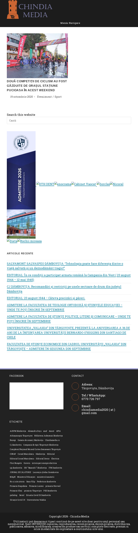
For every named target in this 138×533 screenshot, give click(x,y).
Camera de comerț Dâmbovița (30, 440)
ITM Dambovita (55, 467)
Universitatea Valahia (36, 499)
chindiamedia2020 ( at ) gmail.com (98, 411)
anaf (45, 431)
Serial (21, 495)
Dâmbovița (40, 454)
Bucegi (13, 440)
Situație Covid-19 (17, 499)
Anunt (51, 431)
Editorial (51, 454)
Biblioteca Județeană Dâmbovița (48, 435)
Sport (58, 96)
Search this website (21, 114)
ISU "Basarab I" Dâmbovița (35, 467)
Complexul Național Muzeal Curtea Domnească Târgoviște (35, 449)
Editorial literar (43, 458)
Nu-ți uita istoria (17, 481)
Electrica (55, 458)
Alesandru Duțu (35, 431)
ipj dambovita (16, 467)
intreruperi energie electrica (44, 463)
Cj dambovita (16, 444)
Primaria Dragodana (18, 486)
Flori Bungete (16, 463)
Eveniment (44, 96)
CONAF (13, 454)
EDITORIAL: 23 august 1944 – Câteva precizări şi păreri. (46, 298)
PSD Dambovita (50, 490)
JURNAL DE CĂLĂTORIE (20, 472)
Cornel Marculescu (26, 454)
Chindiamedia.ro (52, 440)
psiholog (13, 495)
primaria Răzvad (52, 486)
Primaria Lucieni (36, 486)
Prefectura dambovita (46, 481)
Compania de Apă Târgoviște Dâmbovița (40, 444)
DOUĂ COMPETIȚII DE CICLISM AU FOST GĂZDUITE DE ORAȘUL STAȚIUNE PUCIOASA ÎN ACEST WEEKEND (37, 86)
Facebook (17, 376)
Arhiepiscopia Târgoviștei (21, 435)
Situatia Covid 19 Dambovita (38, 495)
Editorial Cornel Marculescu (22, 458)
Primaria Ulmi (16, 490)
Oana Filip (30, 481)
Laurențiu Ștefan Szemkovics (46, 472)
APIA (58, 431)
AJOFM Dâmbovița (18, 431)
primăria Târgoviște (33, 490)
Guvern (27, 463)
